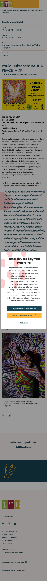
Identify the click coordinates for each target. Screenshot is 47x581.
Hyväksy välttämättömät (22, 315)
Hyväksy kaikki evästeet (23, 308)
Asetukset (24, 322)
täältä (32, 301)
